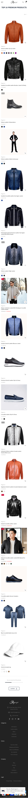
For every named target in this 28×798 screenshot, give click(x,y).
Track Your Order (14, 744)
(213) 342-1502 (15, 715)
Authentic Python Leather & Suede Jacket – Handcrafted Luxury (11, 452)
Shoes (14, 731)
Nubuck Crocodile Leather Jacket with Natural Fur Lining (13, 558)
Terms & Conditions (17, 781)
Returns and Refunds (14, 749)
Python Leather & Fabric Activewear (9, 159)
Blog (14, 762)
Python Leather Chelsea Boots (8, 122)
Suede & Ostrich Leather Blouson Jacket (10, 343)
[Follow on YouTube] (18, 719)
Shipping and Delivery (14, 747)
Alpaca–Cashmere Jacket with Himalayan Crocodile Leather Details (13, 308)
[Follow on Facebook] (9, 719)
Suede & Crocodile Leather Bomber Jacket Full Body (13, 85)
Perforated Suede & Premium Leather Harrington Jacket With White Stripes (13, 233)
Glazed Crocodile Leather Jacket (9, 523)
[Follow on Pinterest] (15, 719)
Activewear (14, 734)
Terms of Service (14, 754)
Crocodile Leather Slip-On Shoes (9, 414)
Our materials (14, 752)
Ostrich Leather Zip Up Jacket (8, 48)
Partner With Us (14, 772)
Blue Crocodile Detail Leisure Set (9, 633)
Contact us (14, 770)
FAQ (14, 767)
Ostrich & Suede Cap (6, 667)
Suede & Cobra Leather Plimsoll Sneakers (15, 796)
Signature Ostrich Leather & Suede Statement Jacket (13, 487)
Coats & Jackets (14, 729)
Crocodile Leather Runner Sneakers (9, 596)
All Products (14, 726)
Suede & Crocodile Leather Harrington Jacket (12, 196)
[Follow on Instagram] (12, 719)
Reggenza (3, 46)
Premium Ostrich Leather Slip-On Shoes (10, 380)
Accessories (14, 736)
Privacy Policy (9, 781)
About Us (14, 765)
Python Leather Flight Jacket (8, 271)
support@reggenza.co (15, 712)
